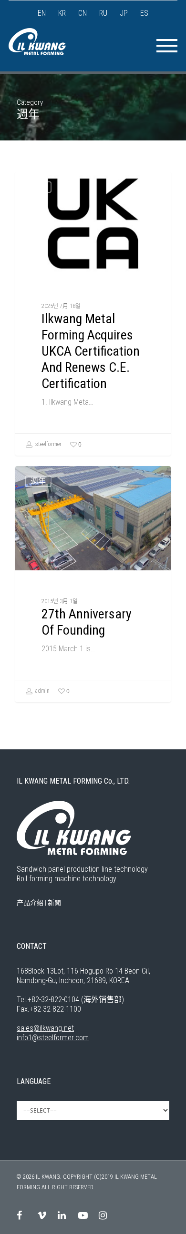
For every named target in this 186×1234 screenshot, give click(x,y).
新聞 (54, 902)
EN (42, 13)
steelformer (48, 444)
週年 (38, 186)
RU (103, 13)
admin (42, 691)
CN (82, 13)
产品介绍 (30, 902)
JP (124, 13)
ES (144, 13)
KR (62, 13)
